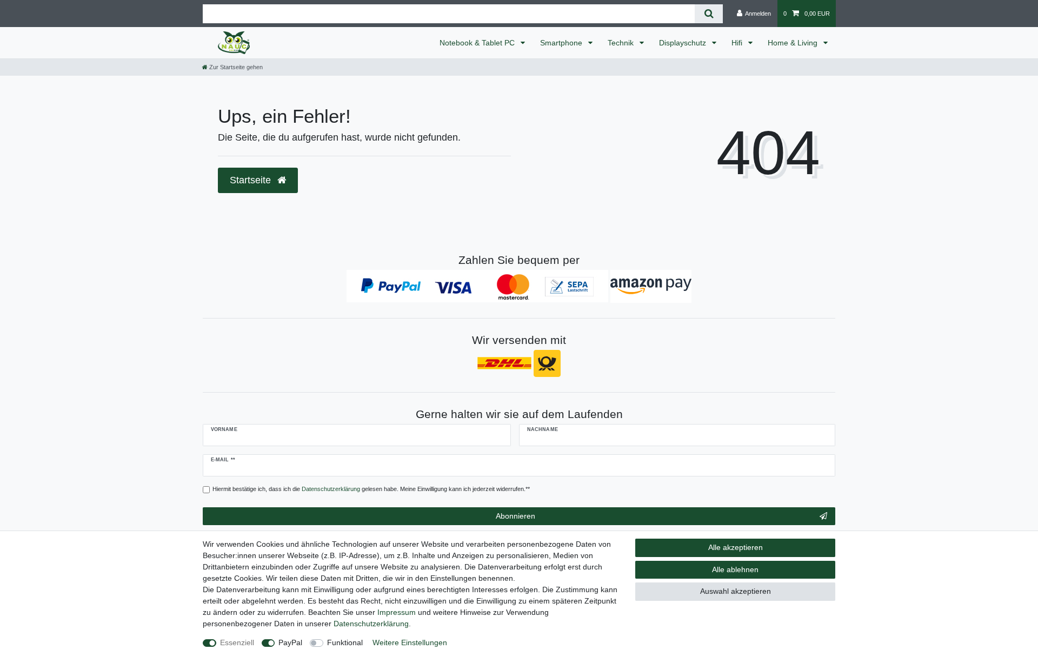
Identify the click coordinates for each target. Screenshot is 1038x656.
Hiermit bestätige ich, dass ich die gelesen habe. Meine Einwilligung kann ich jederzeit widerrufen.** (371, 489)
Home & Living (794, 42)
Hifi (737, 42)
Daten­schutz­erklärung (371, 623)
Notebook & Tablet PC (478, 42)
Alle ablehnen (735, 569)
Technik (622, 42)
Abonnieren (515, 516)
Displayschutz (683, 42)
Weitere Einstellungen (409, 642)
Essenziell (237, 642)
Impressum (396, 612)
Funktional (345, 642)
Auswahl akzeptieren (735, 591)
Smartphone (562, 42)
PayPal (290, 642)
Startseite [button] (252, 180)
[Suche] (708, 13)
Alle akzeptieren (735, 547)
